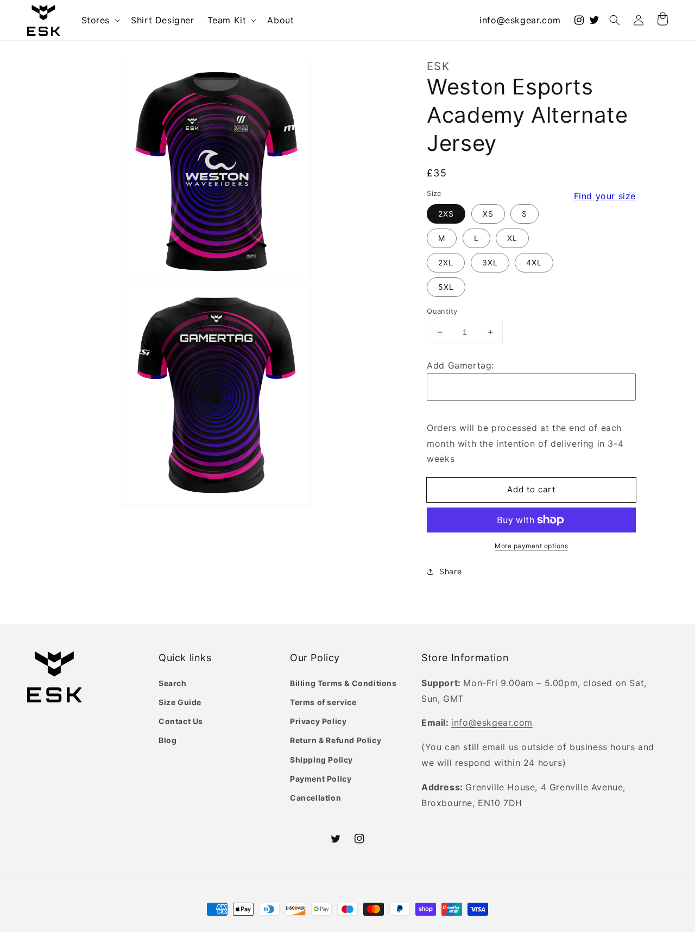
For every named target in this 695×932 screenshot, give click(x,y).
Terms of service (323, 702)
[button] (100, 20)
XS (488, 213)
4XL (534, 262)
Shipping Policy (321, 759)
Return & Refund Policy (335, 740)
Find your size (605, 196)
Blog (167, 740)
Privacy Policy (318, 721)
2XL (445, 262)
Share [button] (450, 571)
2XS (446, 213)
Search (173, 683)
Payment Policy (320, 778)
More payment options (531, 546)
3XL (490, 262)
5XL (446, 286)
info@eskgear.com (520, 20)
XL (512, 238)
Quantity (442, 311)
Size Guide (180, 702)
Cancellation (315, 797)
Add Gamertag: (460, 365)
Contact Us (181, 721)
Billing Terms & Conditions (343, 683)
